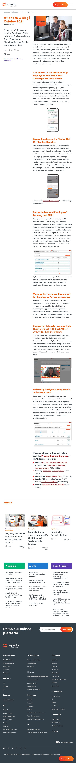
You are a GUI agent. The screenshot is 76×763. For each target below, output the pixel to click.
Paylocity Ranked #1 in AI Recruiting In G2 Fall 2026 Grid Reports (15, 538)
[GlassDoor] (17, 748)
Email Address (50, 629)
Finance (5, 686)
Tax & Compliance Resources (36, 713)
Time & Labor (7, 720)
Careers (54, 663)
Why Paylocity (33, 655)
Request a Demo (57, 726)
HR (4, 683)
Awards (54, 683)
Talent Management (9, 733)
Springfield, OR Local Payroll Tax (36, 604)
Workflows (55, 706)
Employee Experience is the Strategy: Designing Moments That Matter (13, 580)
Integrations (56, 696)
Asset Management (33, 729)
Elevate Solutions (8, 700)
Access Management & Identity (37, 733)
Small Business (7, 660)
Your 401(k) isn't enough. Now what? (14, 573)
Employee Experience (10, 729)
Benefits (5, 726)
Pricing (55, 731)
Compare (30, 666)
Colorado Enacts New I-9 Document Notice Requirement (37, 589)
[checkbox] (58, 742)
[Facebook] (12, 748)
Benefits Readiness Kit (51, 201)
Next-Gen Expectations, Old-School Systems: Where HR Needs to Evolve (13, 604)
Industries (6, 670)
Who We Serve (9, 655)
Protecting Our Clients (59, 679)
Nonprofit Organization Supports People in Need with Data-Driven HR (61, 602)
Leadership (55, 686)
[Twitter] (8, 748)
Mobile (54, 702)
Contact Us (56, 714)
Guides (29, 700)
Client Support (56, 719)
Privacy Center (36, 754)
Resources (31, 695)
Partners (6, 673)
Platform (7, 678)
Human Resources (9, 716)
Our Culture (55, 673)
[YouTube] (21, 748)
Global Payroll (7, 713)
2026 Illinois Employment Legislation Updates (37, 574)
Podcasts (30, 703)
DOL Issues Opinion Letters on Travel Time (37, 581)
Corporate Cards (32, 680)
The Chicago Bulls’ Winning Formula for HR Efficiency (61, 592)
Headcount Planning (33, 689)
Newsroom (55, 670)
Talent (5, 723)
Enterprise (6, 666)
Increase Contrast (67, 742)
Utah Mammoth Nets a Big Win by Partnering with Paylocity (61, 584)
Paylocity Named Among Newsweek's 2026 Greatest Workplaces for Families (38, 537)
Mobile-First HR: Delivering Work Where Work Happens (13, 595)
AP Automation (32, 683)
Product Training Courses (35, 719)
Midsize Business (8, 663)
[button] (23, 516)
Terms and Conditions (47, 754)
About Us (54, 660)
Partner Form (56, 722)
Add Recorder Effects (49, 482)
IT (3, 689)
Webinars (30, 706)
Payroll (5, 710)
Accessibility (57, 754)
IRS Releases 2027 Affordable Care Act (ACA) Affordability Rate (38, 597)
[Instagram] (25, 748)
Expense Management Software (37, 676)
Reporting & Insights (58, 709)
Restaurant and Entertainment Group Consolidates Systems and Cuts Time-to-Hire (61, 612)
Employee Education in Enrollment (54, 462)
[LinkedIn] (4, 748)
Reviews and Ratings (34, 660)
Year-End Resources (33, 716)
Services (6, 695)
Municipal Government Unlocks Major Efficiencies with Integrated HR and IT (61, 575)
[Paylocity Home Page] (9, 5)
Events (29, 709)
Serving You (55, 676)
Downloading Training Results (53, 471)
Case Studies (31, 663)
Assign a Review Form (54, 476)
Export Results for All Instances (53, 484)
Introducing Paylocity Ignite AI (59, 533)
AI (52, 699)
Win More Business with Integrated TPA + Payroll (14, 588)
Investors (54, 666)
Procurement (31, 686)
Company (56, 655)
